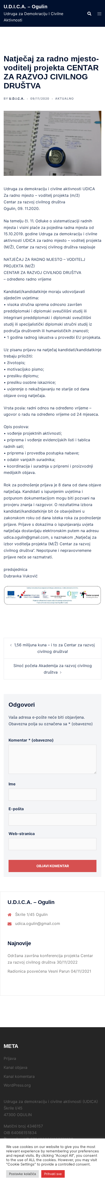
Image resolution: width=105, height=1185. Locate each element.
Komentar (31, 740)
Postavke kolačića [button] (22, 1174)
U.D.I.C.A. (16, 98)
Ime (12, 783)
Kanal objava (15, 1067)
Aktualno (64, 98)
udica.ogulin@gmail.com (37, 923)
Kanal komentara (19, 1076)
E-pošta (16, 808)
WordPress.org (17, 1085)
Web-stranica (22, 833)
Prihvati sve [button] (53, 1174)
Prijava (10, 1058)
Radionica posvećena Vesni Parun (39, 971)
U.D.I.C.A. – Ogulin (25, 6)
